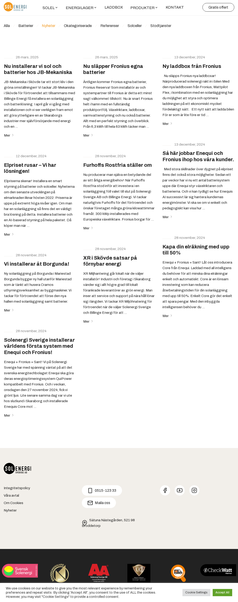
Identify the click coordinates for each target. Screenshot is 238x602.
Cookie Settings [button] (196, 592)
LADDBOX (114, 7)
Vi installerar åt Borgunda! (36, 264)
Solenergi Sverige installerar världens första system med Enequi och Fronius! (39, 346)
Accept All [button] (222, 592)
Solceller (135, 26)
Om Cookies (13, 503)
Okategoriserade (78, 26)
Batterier (25, 26)
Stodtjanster (160, 26)
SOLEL (49, 8)
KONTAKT (175, 7)
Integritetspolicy (17, 488)
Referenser (109, 26)
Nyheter (48, 26)
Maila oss (102, 503)
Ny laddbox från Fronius (191, 66)
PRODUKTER (142, 8)
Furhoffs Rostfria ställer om (117, 165)
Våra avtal (11, 495)
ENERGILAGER (79, 8)
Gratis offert (218, 7)
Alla (7, 26)
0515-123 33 (105, 490)
